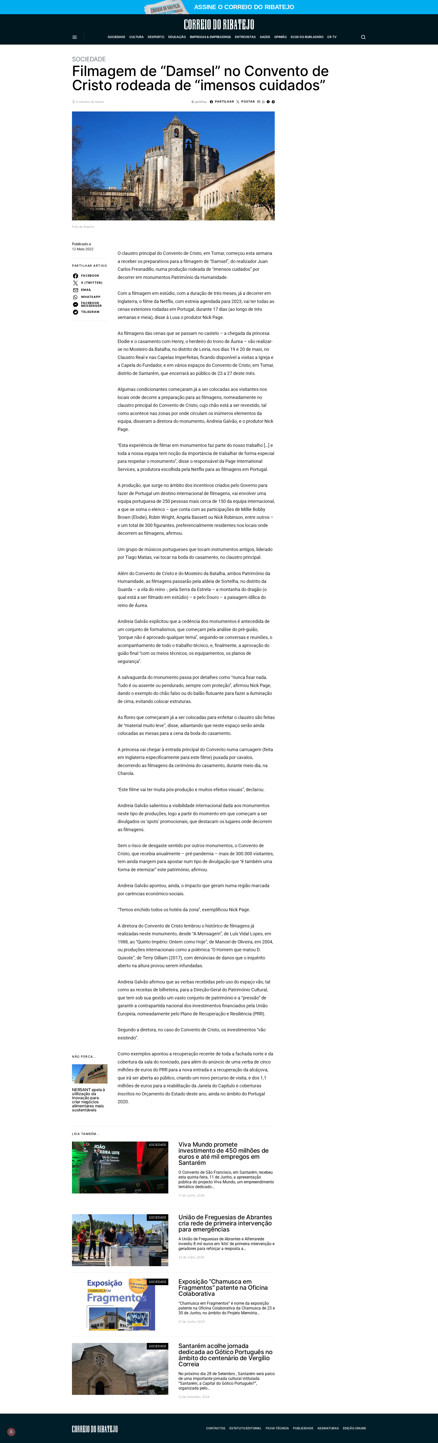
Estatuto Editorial (245, 1428)
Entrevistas (245, 37)
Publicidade (303, 1428)
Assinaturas (328, 1428)
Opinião (280, 37)
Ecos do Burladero (307, 37)
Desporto (156, 37)
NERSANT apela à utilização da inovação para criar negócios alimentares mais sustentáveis (88, 1099)
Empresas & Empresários (210, 37)
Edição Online (354, 1428)
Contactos (215, 1428)
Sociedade (116, 37)
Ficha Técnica (277, 1428)
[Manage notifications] (11, 1432)
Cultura (136, 37)
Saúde (265, 37)
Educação (177, 37)
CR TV (331, 37)
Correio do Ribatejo (207, 24)
